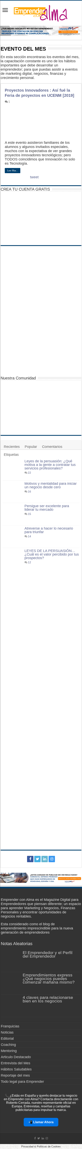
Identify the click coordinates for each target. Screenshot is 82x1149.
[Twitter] (37, 859)
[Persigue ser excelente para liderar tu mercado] (12, 514)
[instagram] (52, 859)
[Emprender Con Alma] (41, 12)
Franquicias (10, 1026)
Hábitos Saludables (16, 1069)
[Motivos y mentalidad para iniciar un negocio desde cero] (12, 492)
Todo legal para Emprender (22, 1082)
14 (29, 536)
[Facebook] (30, 859)
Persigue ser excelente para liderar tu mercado (46, 508)
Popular (31, 447)
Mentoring (9, 1051)
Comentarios (52, 447)
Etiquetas (11, 455)
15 (29, 513)
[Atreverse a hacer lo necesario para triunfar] (12, 536)
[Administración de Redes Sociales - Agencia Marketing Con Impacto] (41, 877)
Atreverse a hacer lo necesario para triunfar (48, 530)
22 (29, 472)
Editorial (7, 1039)
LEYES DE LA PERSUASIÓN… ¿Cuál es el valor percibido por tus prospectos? (51, 554)
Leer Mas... (12, 170)
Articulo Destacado (16, 1057)
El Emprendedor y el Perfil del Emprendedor (47, 954)
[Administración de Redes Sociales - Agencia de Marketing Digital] (41, 31)
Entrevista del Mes (15, 1063)
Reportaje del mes (15, 1075)
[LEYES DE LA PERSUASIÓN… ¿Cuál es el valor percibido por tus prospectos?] (12, 698)
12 (29, 562)
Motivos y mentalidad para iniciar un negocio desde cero (50, 485)
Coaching (8, 1045)
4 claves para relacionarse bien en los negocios (48, 999)
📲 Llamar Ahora (41, 1122)
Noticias (7, 1032)
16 (29, 491)
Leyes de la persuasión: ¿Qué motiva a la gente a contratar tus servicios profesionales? (50, 464)
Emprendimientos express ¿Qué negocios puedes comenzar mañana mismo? (49, 978)
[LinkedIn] (44, 859)
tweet (34, 177)
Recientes (12, 447)
